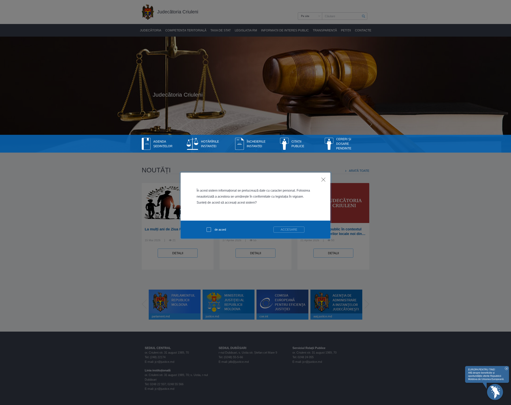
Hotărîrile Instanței (210, 144)
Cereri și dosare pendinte (343, 143)
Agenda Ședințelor (162, 144)
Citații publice (297, 144)
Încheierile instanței (256, 144)
